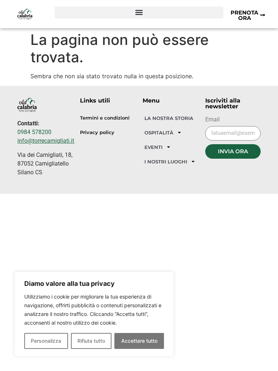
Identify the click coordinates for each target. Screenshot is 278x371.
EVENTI (153, 147)
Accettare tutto (139, 341)
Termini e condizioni (105, 118)
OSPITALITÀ (158, 133)
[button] (139, 12)
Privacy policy (97, 132)
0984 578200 (34, 132)
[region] (94, 314)
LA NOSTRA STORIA (168, 118)
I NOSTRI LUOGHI (165, 161)
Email (212, 120)
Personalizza (46, 341)
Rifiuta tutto (91, 341)
